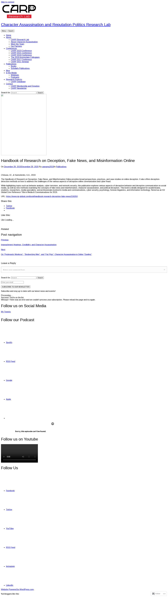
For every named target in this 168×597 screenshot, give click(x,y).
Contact (9, 84)
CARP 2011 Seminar (20, 62)
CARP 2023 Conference (21, 51)
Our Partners (16, 46)
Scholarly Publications (20, 68)
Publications (11, 64)
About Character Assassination (24, 42)
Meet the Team (17, 44)
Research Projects (14, 79)
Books (13, 66)
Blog (8, 71)
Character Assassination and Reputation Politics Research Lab (56, 24)
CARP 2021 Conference (21, 53)
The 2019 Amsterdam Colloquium (25, 57)
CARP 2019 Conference (21, 55)
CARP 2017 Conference (21, 59)
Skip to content (7, 2)
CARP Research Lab (20, 40)
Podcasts (15, 77)
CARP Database (18, 82)
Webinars (15, 75)
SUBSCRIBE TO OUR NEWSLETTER (15, 287)
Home (8, 35)
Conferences (11, 48)
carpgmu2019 (48, 167)
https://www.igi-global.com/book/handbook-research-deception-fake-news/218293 (42, 196)
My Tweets (6, 312)
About (8, 37)
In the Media (11, 73)
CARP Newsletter (19, 88)
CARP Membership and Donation (25, 86)
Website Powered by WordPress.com (17, 589)
